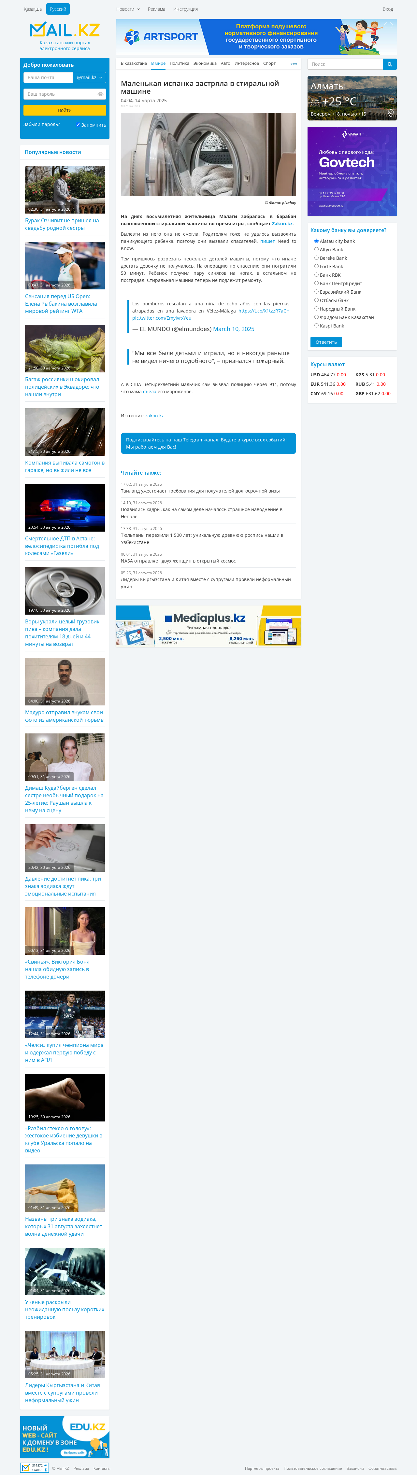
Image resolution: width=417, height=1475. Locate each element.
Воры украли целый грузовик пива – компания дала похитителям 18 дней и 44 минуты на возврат (62, 627)
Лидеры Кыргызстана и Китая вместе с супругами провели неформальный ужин (62, 1387)
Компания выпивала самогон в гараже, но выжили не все (65, 461)
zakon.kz (154, 415)
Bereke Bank (333, 258)
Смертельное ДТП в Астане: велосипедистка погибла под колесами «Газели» (62, 540)
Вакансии (355, 1468)
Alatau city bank (337, 241)
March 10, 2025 (233, 329)
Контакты (101, 1468)
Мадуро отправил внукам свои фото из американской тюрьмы (65, 710)
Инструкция (185, 9)
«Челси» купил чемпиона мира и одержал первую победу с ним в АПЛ (64, 1047)
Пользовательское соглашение (313, 1468)
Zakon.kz (282, 223)
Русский (58, 9)
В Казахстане (134, 63)
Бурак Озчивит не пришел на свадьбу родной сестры (62, 218)
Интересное (247, 63)
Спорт (269, 63)
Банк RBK (330, 275)
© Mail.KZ (60, 1468)
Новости (126, 9)
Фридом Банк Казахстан (347, 317)
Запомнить (93, 125)
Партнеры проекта (262, 1468)
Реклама (156, 9)
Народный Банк (337, 309)
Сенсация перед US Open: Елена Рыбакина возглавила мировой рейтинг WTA (61, 298)
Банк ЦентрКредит (341, 283)
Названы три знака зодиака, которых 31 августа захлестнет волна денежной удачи (63, 1221)
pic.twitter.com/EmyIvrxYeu (162, 318)
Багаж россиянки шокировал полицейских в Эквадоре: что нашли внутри (62, 381)
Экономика (205, 63)
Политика (179, 63)
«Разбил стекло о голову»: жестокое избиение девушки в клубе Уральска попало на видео (63, 1134)
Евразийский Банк (340, 292)
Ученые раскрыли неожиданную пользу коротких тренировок (64, 1304)
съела (150, 391)
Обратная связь (382, 1468)
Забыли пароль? (41, 124)
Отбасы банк (334, 300)
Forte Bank (331, 266)
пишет (267, 241)
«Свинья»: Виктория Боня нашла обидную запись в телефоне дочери (57, 964)
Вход (388, 9)
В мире (158, 63)
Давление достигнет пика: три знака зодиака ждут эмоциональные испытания (63, 881)
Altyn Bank (331, 249)
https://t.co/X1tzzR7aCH (264, 311)
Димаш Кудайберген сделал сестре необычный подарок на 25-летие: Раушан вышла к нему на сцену (64, 794)
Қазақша (33, 9)
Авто (225, 63)
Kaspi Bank (332, 326)
